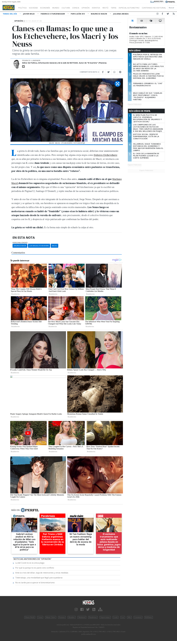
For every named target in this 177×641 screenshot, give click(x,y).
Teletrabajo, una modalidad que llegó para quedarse (38, 577)
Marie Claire (50, 617)
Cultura (66, 7)
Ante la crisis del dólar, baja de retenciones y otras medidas (41, 572)
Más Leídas (135, 50)
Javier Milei (29, 14)
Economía (45, 7)
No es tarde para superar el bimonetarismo (35, 582)
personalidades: (20, 243)
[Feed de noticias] (173, 14)
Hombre (72, 617)
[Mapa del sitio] (100, 609)
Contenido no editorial (154, 7)
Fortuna (62, 617)
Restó (105, 7)
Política (22, 7)
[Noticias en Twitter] (167, 14)
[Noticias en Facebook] (162, 14)
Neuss (54, 246)
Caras (40, 617)
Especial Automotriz (129, 7)
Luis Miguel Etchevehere (39, 246)
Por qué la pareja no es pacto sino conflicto (34, 567)
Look (116, 617)
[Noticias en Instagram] (157, 14)
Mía (129, 617)
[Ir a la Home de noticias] (88, 602)
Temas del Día (10, 14)
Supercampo (105, 617)
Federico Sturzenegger (53, 14)
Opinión (85, 7)
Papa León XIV (78, 14)
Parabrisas (93, 617)
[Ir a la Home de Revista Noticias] (8, 7)
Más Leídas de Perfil (140, 111)
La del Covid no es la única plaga (29, 563)
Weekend (81, 617)
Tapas (113, 7)
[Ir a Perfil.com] (170, 2)
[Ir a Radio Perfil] (157, 2)
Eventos (96, 7)
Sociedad (33, 7)
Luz (122, 617)
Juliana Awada (120, 14)
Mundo (55, 7)
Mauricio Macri (99, 14)
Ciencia (75, 7)
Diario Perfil (29, 617)
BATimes (148, 617)
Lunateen (137, 617)
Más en (15, 510)
